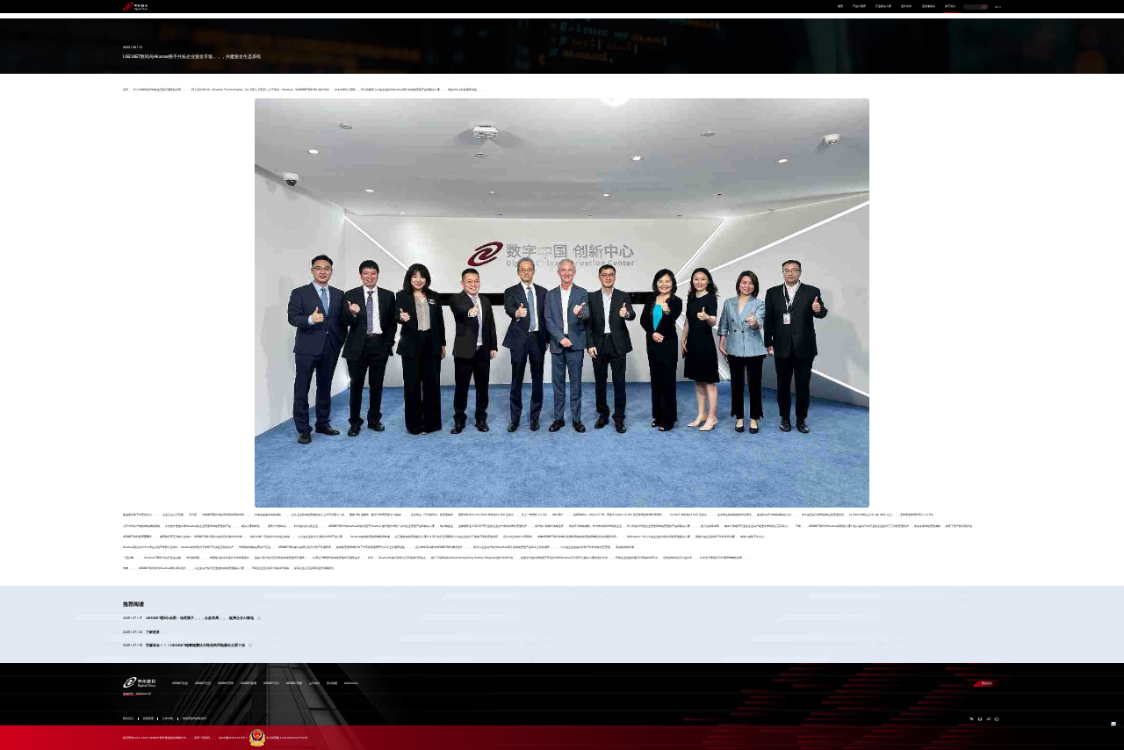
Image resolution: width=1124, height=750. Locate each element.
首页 (840, 6)
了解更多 (153, 632)
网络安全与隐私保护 (194, 719)
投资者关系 (928, 6)
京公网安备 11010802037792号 (286, 737)
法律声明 (167, 719)
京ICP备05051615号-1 (233, 737)
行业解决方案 (883, 6)
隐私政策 (148, 719)
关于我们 (950, 6)
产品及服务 (859, 6)
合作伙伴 (906, 6)
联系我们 (987, 683)
